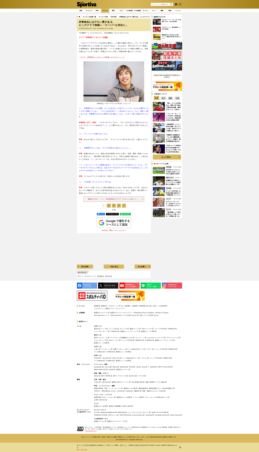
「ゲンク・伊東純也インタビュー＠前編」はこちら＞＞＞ (101, 57)
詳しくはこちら (82, 449)
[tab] (97, 11)
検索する (170, 4)
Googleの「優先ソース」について (112, 230)
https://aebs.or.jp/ (91, 431)
